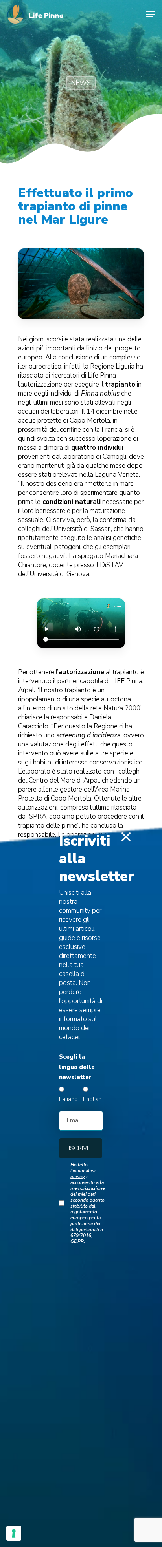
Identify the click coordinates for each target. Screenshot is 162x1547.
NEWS (81, 83)
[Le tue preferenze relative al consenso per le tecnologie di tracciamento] (13, 1533)
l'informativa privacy (83, 1174)
